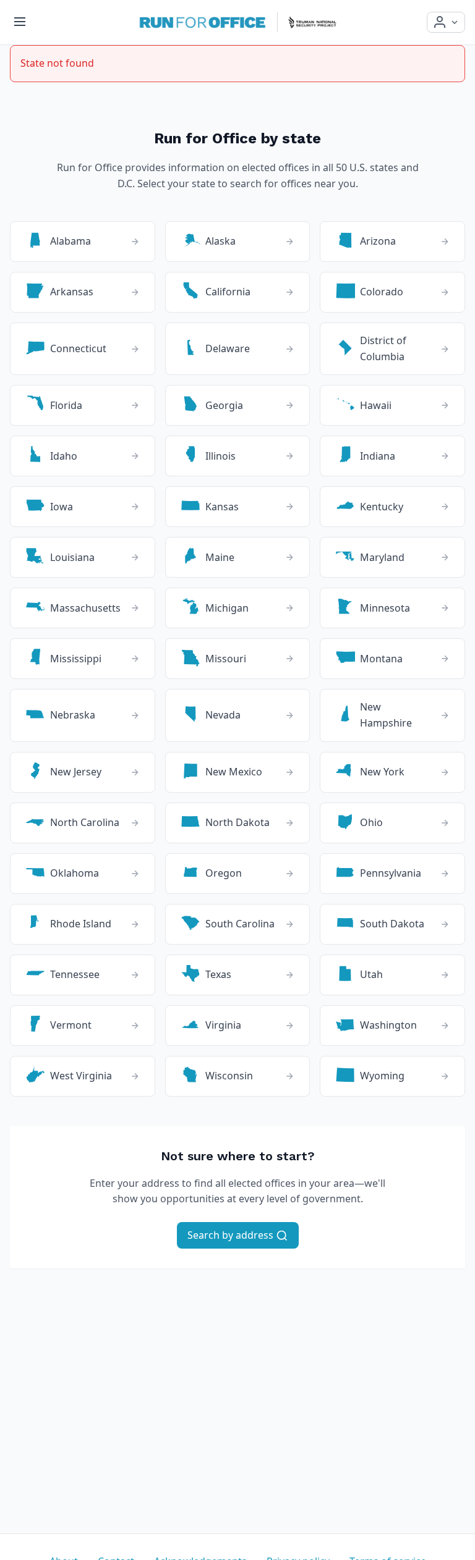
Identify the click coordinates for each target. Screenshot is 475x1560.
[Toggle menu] (20, 22)
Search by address (231, 1235)
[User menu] (446, 22)
